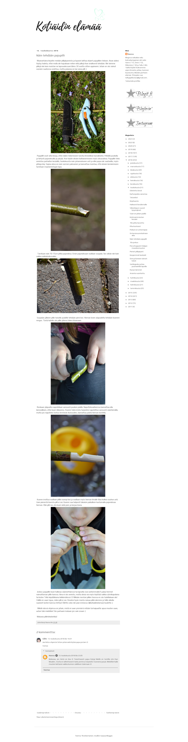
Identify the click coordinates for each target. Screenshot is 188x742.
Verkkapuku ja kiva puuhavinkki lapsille (138, 265)
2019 (130, 149)
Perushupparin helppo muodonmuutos (138, 247)
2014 (130, 296)
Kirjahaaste (134, 201)
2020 (130, 146)
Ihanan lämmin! (136, 270)
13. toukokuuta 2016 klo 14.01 (60, 639)
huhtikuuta (135, 278)
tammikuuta (135, 288)
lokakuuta (134, 170)
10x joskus (134, 242)
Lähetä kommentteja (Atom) (52, 717)
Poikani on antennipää (138, 230)
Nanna (52, 655)
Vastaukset (49, 651)
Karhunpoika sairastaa (138, 194)
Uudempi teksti (43, 713)
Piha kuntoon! (135, 226)
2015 (130, 293)
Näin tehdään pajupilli (138, 239)
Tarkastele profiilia (132, 81)
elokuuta (134, 177)
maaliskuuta (135, 281)
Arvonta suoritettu (137, 273)
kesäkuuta (134, 184)
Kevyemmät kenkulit (138, 255)
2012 (130, 303)
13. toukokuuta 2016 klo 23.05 (70, 655)
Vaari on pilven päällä (138, 214)
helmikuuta (135, 285)
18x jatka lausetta (137, 223)
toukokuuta (135, 187)
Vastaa (45, 646)
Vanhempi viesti (112, 713)
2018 (130, 153)
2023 (130, 139)
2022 (130, 142)
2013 (130, 300)
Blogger (109, 736)
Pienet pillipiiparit (136, 251)
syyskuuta (134, 173)
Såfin (44, 639)
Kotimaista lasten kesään (137, 218)
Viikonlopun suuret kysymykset (137, 209)
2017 (130, 156)
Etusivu (78, 713)
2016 (130, 160)
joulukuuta (134, 163)
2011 (130, 307)
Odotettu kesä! (136, 191)
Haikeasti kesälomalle (138, 204)
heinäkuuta (135, 180)
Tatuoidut (134, 197)
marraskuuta (135, 166)
